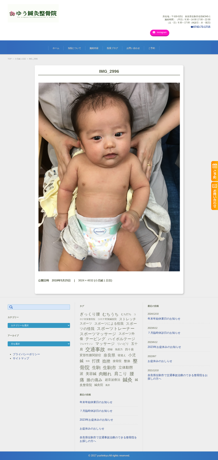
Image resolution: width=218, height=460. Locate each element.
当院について (74, 48)
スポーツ (86, 323)
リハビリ (123, 343)
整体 (127, 361)
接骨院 (117, 361)
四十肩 (129, 349)
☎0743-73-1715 (200, 26)
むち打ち (126, 314)
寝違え (122, 355)
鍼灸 (128, 379)
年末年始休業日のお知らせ (96, 402)
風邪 (107, 385)
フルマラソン (86, 344)
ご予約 (151, 48)
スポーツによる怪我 (108, 323)
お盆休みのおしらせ (92, 428)
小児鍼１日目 (20, 59)
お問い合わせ (133, 48)
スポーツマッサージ (98, 334)
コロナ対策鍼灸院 (107, 319)
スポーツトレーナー (116, 328)
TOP (10, 59)
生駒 (96, 367)
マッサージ (105, 344)
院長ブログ (112, 48)
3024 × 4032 (85, 280)
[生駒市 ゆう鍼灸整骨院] (33, 13)
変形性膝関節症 (90, 355)
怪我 (88, 361)
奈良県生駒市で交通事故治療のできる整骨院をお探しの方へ (108, 439)
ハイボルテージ (121, 339)
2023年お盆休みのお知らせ (96, 419)
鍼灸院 (98, 385)
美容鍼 (91, 374)
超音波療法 (112, 379)
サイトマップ (21, 358)
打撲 (96, 361)
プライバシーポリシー (26, 354)
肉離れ (105, 373)
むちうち (110, 314)
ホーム (56, 48)
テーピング (95, 339)
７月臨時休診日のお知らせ (96, 410)
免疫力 (119, 349)
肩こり (120, 373)
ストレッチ (127, 319)
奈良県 (109, 355)
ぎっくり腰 (90, 314)
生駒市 (109, 367)
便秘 (110, 349)
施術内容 (94, 48)
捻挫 (106, 361)
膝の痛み (95, 380)
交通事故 (95, 349)
